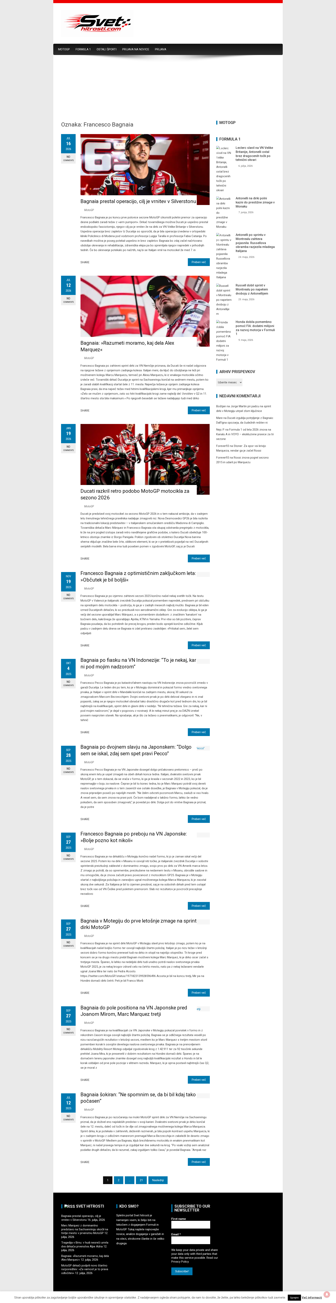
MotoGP (64, 49)
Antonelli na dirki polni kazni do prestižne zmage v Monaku (255, 202)
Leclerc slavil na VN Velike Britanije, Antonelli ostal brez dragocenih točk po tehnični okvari (254, 154)
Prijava (160, 49)
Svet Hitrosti (90, 1206)
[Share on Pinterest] (107, 262)
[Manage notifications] (327, 1294)
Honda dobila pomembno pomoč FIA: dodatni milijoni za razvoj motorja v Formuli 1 (255, 328)
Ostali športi (106, 49)
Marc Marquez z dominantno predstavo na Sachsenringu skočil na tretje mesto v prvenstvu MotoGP (84, 1229)
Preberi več (199, 262)
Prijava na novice (135, 49)
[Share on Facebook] (93, 262)
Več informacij (312, 1297)
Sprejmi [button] (294, 1297)
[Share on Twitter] (98, 262)
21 (141, 1180)
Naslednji (158, 1180)
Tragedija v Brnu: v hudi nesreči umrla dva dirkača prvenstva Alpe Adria (84, 1244)
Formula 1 (83, 49)
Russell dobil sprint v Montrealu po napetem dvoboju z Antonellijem (252, 289)
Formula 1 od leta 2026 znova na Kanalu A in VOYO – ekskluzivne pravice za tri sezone (245, 434)
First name (178, 1219)
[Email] (112, 262)
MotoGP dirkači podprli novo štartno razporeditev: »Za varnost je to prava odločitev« (84, 1269)
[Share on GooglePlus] (103, 262)
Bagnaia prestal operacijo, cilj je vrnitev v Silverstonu (138, 201)
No (68, 158)
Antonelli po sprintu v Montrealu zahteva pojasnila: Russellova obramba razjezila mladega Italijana (255, 243)
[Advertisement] (168, 91)
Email (176, 1234)
